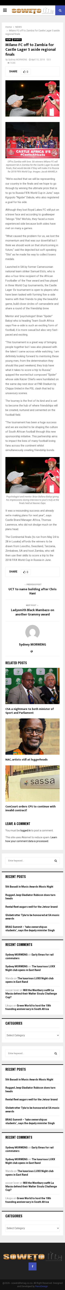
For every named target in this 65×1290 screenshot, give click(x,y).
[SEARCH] (56, 860)
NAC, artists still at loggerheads (26, 759)
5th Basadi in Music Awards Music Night (29, 886)
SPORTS (17, 40)
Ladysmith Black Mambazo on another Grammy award (32, 612)
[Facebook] (32, 1266)
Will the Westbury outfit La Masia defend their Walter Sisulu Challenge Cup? (31, 994)
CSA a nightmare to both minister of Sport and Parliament (29, 711)
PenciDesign (41, 1286)
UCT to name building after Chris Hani (32, 591)
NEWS (8, 40)
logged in (25, 830)
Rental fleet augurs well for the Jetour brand (31, 906)
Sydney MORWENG (17, 59)
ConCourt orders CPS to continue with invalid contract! (30, 808)
